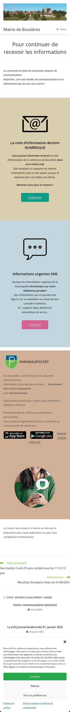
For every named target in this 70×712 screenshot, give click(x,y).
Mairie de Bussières (21, 29)
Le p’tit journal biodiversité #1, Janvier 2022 (35, 627)
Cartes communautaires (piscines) (35, 605)
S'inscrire (35, 325)
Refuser (35, 686)
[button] (65, 641)
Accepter (35, 676)
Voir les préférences (35, 695)
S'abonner (35, 197)
